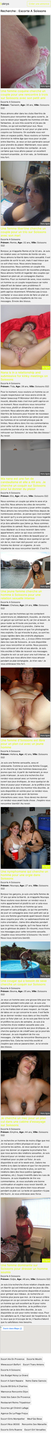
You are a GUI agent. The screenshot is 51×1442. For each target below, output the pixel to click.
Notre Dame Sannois (36, 1380)
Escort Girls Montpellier (13, 1418)
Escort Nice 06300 (10, 1424)
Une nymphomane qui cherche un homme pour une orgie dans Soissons (24, 875)
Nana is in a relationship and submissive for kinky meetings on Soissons (24, 376)
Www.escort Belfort (11, 1364)
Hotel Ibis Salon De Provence (15, 1397)
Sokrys (4, 3)
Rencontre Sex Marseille (34, 1424)
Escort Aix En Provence (12, 1359)
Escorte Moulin (34, 1359)
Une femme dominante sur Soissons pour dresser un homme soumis (24, 1268)
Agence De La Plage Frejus (14, 1413)
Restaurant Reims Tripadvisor (15, 1402)
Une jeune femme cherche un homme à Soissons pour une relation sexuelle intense (21, 595)
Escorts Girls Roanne (11, 1429)
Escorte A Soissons (10, 1370)
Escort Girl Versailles (35, 1429)
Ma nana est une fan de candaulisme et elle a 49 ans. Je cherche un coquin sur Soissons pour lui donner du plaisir (23, 484)
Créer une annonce (39, 3)
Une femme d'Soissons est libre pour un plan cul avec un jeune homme (23, 744)
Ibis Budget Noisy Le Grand (14, 1375)
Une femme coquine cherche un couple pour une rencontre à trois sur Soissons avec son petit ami (24, 94)
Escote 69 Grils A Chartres (14, 1386)
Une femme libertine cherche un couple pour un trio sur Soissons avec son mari (23, 232)
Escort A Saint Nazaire (12, 1380)
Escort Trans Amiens (33, 1364)
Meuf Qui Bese (34, 1418)
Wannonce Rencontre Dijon (14, 1391)
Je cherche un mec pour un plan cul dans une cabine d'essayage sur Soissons (23, 1121)
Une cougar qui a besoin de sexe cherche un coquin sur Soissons (24, 982)
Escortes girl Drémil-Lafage (14, 1408)
